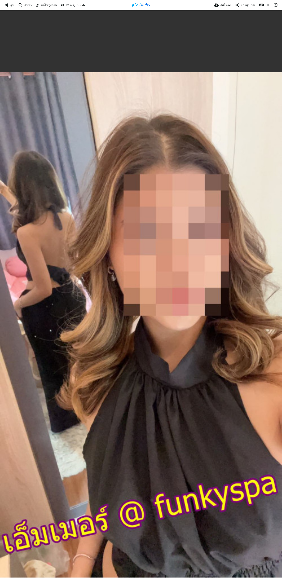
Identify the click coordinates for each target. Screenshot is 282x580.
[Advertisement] (141, 41)
